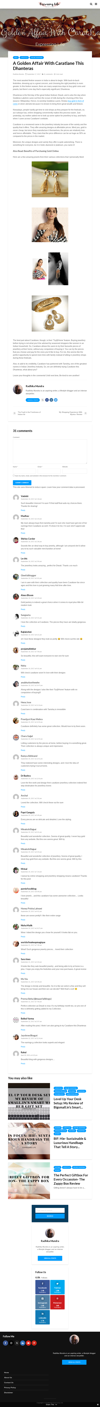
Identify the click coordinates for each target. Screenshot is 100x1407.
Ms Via (24, 979)
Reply (23, 510)
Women (57, 1134)
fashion (57, 1127)
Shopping (81, 1091)
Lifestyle (24, 57)
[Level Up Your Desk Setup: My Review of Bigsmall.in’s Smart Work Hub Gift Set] (29, 1101)
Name (15, 467)
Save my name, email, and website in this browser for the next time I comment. (40, 476)
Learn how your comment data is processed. (66, 487)
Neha (23, 665)
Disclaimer (8, 1393)
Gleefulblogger (28, 575)
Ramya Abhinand (29, 756)
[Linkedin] (22, 1343)
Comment (16, 437)
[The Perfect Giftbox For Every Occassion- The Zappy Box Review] (29, 1180)
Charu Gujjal (27, 736)
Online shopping (36, 57)
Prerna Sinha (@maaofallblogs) (36, 998)
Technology (59, 1094)
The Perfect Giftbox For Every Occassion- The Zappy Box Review (71, 1179)
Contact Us (8, 1383)
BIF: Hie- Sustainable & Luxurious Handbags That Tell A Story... (70, 1143)
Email (40, 467)
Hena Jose (26, 702)
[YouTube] (28, 1343)
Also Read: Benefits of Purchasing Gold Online (36, 151)
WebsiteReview (72, 1094)
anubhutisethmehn (30, 682)
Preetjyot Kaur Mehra (32, 719)
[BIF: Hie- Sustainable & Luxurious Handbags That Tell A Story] (29, 1141)
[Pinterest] (34, 1343)
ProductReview (60, 1091)
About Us (8, 1378)
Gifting (57, 1167)
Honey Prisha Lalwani (31, 908)
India (16, 57)
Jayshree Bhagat (29, 1035)
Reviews (72, 1091)
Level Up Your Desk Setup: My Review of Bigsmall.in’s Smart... (68, 1103)
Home (6, 1372)
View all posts (33, 400)
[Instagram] (11, 1343)
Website (65, 467)
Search (50, 1216)
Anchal (24, 795)
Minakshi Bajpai (28, 829)
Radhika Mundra (18, 74)
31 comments (48, 74)
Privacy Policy (10, 1388)
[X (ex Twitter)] (17, 1343)
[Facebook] (5, 1343)
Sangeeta (25, 615)
